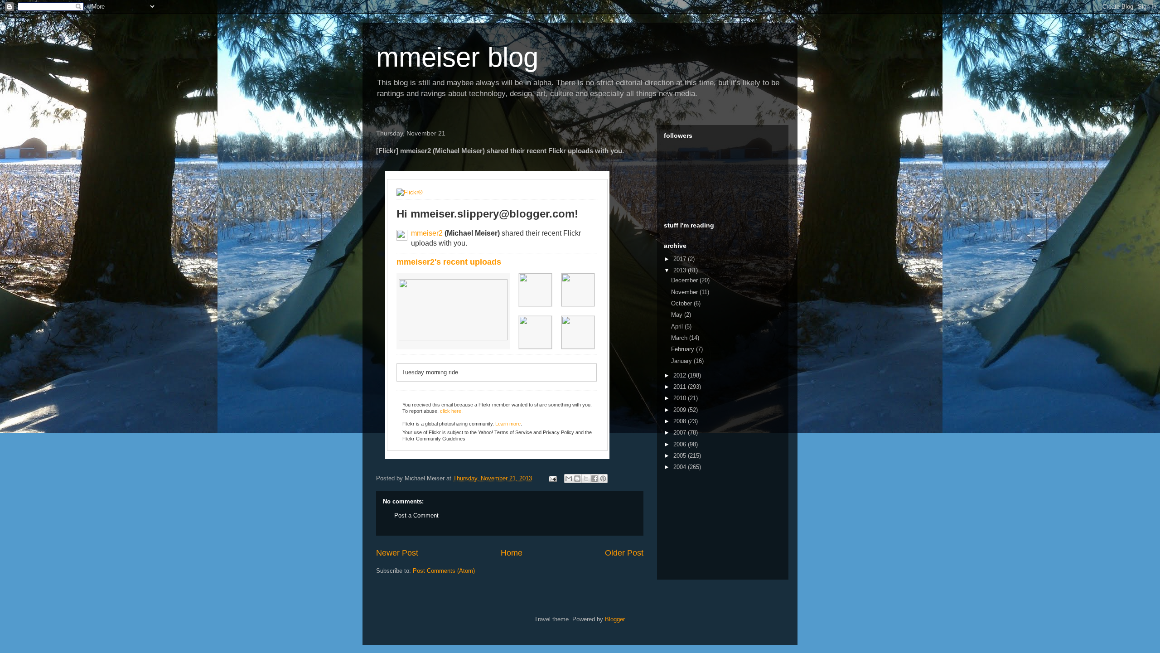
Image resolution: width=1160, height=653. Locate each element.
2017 (680, 259)
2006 (680, 444)
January (682, 361)
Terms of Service (513, 432)
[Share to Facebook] (594, 478)
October (682, 303)
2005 (680, 455)
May (677, 314)
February (683, 349)
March (680, 337)
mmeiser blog (457, 57)
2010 (680, 398)
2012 (680, 375)
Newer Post (397, 552)
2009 (680, 409)
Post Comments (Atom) (444, 570)
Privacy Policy (558, 432)
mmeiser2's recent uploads (448, 261)
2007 (680, 432)
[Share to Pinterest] (603, 478)
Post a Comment (416, 515)
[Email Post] (552, 478)
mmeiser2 (427, 233)
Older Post (624, 552)
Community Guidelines (440, 438)
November (685, 292)
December (685, 280)
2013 (680, 270)
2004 (680, 467)
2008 (680, 421)
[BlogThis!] (577, 478)
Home (511, 552)
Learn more (508, 423)
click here (450, 411)
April (678, 326)
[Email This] (568, 478)
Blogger (614, 619)
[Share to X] (585, 478)
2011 (680, 386)
